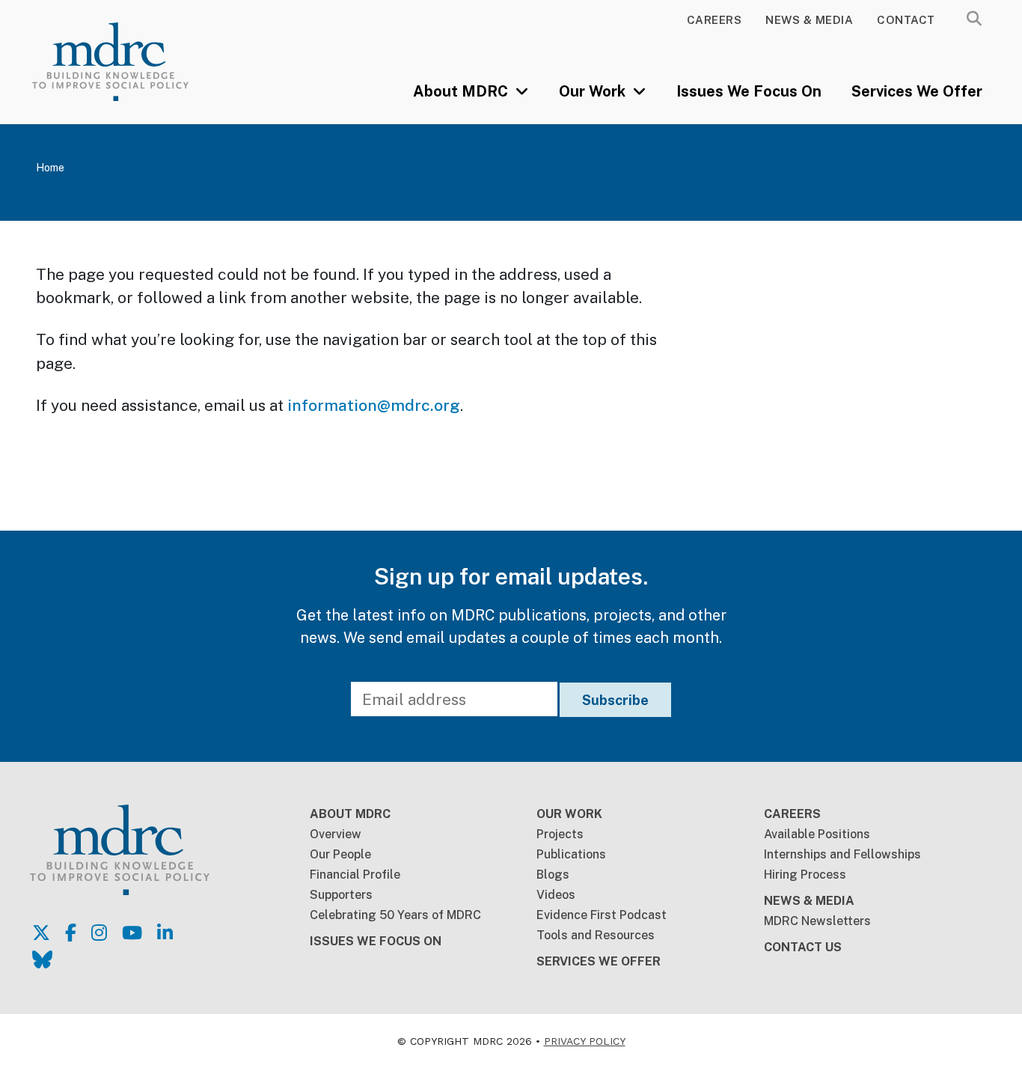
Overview (335, 834)
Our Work (594, 91)
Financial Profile (355, 874)
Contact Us (803, 947)
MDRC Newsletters (817, 921)
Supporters (341, 895)
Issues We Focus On (748, 91)
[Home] (130, 61)
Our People (340, 854)
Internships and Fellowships (842, 854)
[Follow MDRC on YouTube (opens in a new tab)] (132, 932)
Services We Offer (916, 91)
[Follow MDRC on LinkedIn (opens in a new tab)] (165, 932)
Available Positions (817, 834)
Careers (714, 19)
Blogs (552, 874)
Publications (571, 854)
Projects (560, 834)
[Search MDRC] (974, 19)
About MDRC (462, 91)
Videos (555, 895)
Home (50, 168)
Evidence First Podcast (601, 915)
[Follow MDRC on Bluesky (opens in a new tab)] (42, 959)
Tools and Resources (595, 935)
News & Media (809, 19)
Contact (906, 19)
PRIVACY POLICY (584, 1041)
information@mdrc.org (373, 405)
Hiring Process (805, 874)
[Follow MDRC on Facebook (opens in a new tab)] (70, 932)
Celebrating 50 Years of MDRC (395, 915)
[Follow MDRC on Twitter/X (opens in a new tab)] (41, 932)
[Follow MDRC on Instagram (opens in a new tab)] (99, 932)
